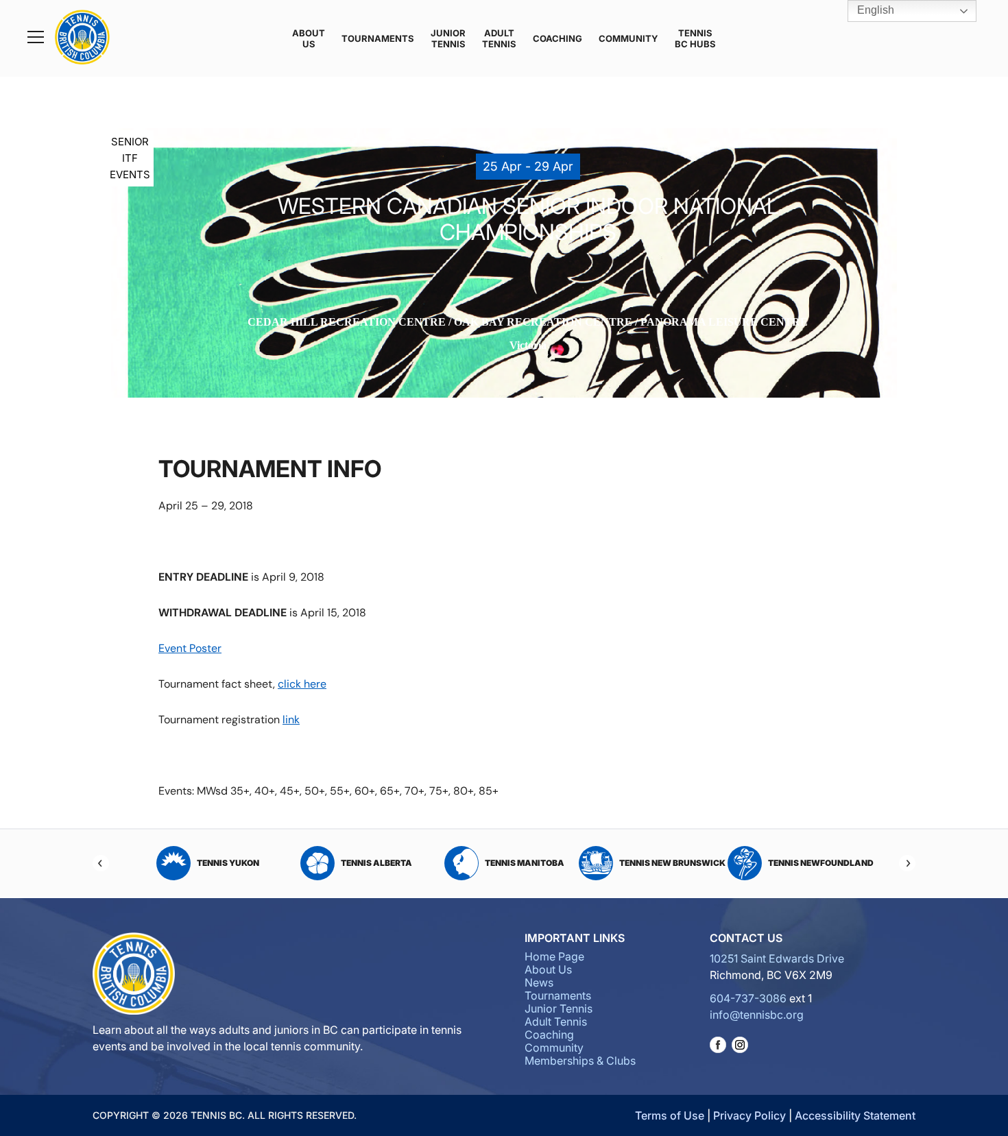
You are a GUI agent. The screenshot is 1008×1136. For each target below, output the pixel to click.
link (291, 719)
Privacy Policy (749, 1115)
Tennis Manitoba (376, 863)
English (874, 10)
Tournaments (377, 38)
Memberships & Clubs (580, 1060)
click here (302, 684)
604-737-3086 (748, 998)
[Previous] (101, 863)
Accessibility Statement (855, 1115)
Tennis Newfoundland (672, 863)
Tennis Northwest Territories (810, 862)
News (539, 982)
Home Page (554, 956)
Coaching (557, 38)
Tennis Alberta (228, 863)
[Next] (907, 863)
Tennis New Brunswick (524, 863)
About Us (308, 38)
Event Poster (189, 648)
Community (628, 38)
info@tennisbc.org (757, 1015)
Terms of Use (669, 1115)
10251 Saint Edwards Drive (777, 958)
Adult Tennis (499, 38)
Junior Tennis (448, 38)
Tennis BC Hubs (695, 38)
